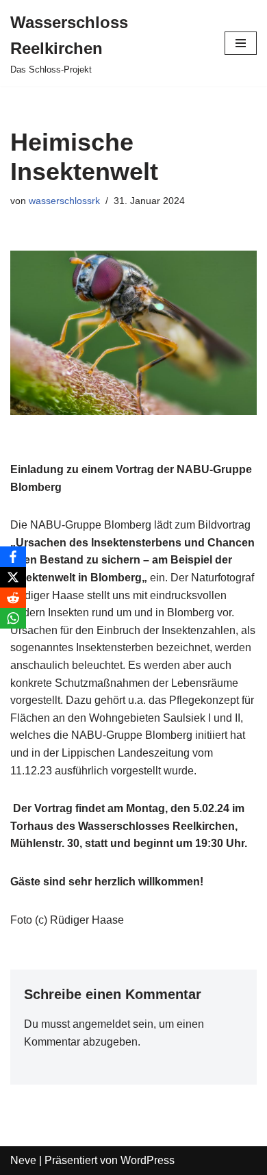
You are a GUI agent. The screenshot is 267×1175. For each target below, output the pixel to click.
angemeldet (101, 1024)
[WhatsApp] (13, 618)
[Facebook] (13, 556)
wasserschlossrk (64, 200)
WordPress (147, 1160)
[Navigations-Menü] (241, 43)
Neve (23, 1160)
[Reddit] (13, 598)
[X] (13, 577)
